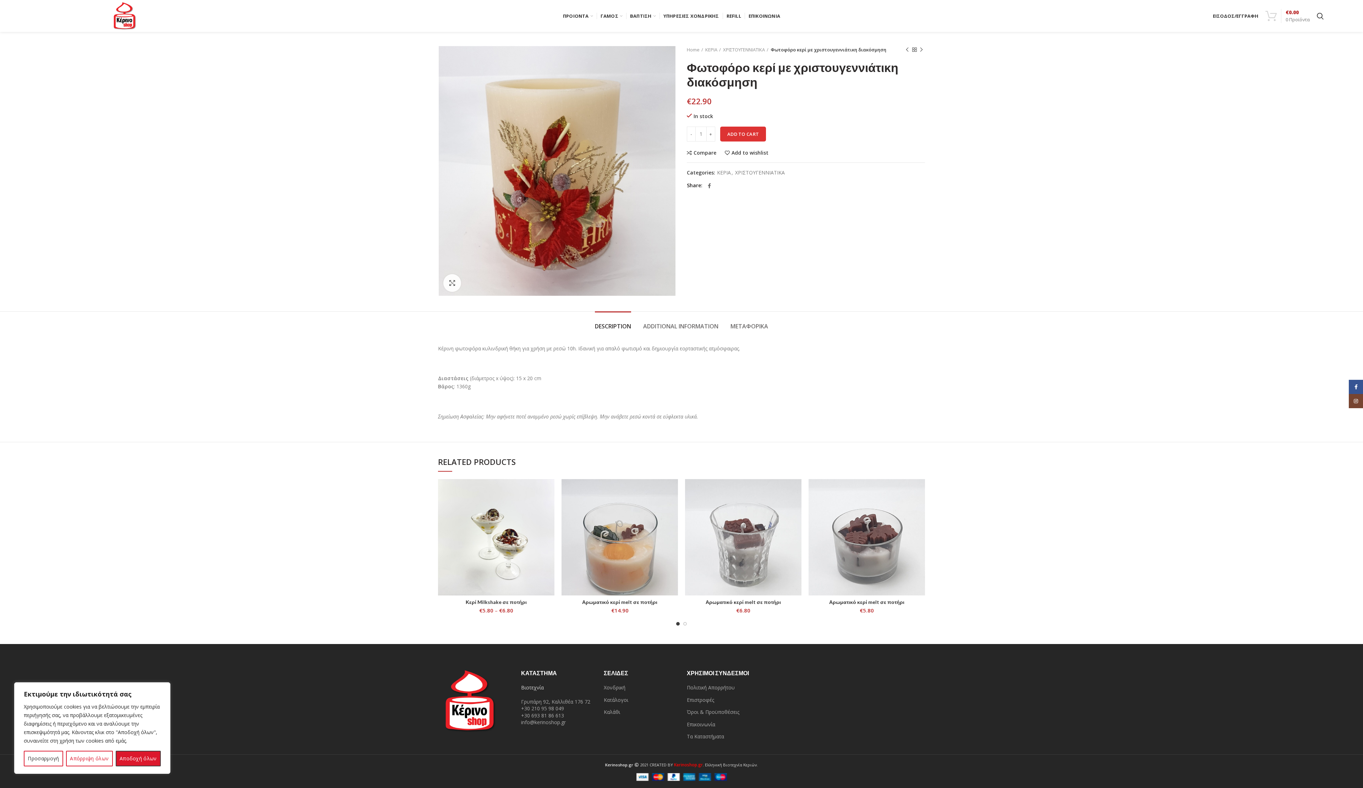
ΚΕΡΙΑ (711, 49)
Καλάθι (612, 712)
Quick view (549, 507)
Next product (921, 49)
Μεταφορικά (749, 326)
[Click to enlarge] (452, 283)
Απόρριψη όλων (89, 758)
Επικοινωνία (701, 724)
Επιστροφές (700, 700)
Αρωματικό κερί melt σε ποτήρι (619, 602)
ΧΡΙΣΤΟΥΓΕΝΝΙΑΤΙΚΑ (744, 49)
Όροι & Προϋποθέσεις (713, 712)
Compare (705, 152)
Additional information (680, 326)
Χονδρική (614, 687)
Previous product (907, 49)
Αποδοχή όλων (138, 758)
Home (693, 49)
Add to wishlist (750, 152)
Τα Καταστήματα (705, 736)
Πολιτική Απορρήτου (711, 687)
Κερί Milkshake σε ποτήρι (496, 602)
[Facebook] (709, 185)
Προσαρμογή (43, 758)
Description (613, 326)
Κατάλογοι (616, 700)
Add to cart (743, 134)
